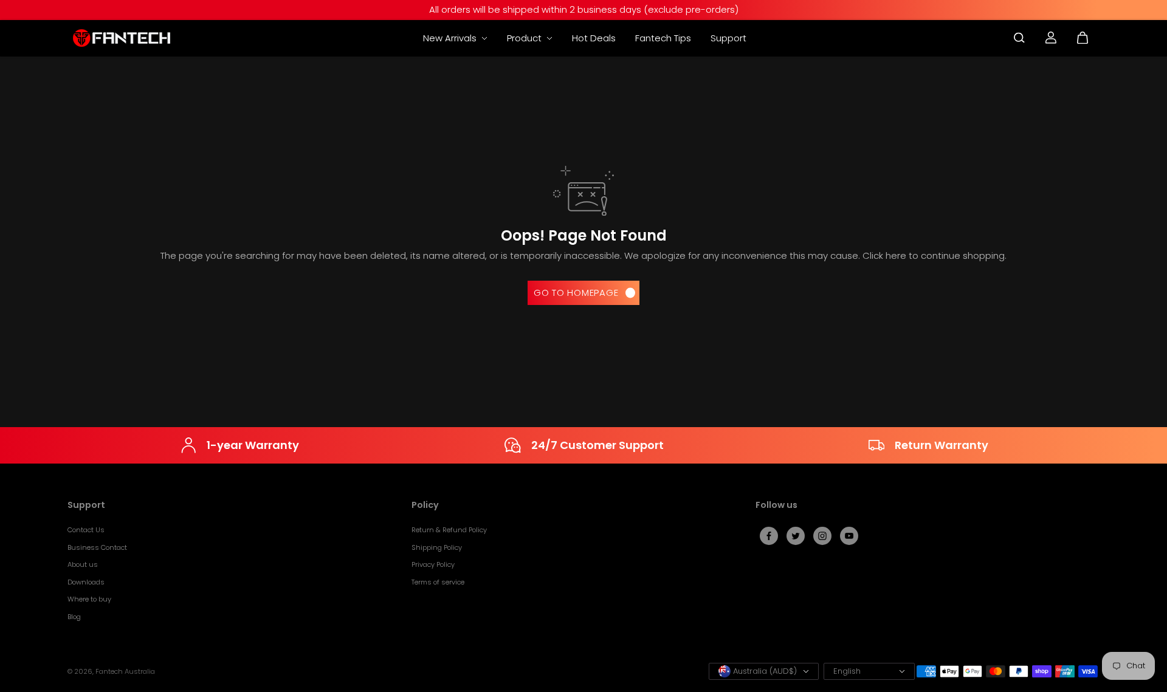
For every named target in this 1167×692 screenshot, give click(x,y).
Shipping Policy (436, 547)
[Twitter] (795, 535)
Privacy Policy (433, 564)
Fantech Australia (125, 671)
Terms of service (437, 582)
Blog (74, 617)
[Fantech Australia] (121, 38)
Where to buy (89, 599)
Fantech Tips (663, 38)
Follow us (776, 505)
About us (82, 564)
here (896, 255)
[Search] (1019, 37)
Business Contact (97, 547)
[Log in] (1050, 37)
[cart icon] (1082, 37)
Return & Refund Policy (449, 530)
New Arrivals (451, 38)
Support (728, 38)
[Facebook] (769, 535)
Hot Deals (594, 38)
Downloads (86, 582)
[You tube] (849, 535)
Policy (425, 505)
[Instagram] (822, 535)
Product (525, 38)
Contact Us (86, 530)
